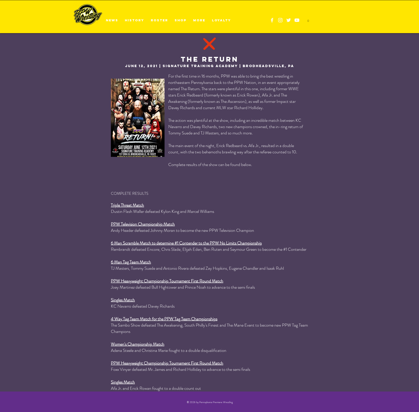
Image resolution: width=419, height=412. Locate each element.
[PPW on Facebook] (272, 20)
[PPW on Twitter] (289, 20)
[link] (308, 19)
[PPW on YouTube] (297, 20)
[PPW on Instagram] (280, 20)
